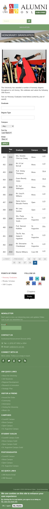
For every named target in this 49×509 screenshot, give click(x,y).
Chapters (31, 291)
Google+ (14, 361)
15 (14, 263)
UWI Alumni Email (8, 475)
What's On (6, 410)
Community (6, 401)
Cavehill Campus (8, 419)
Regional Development (10, 382)
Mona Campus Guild (9, 441)
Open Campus (7, 426)
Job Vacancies (7, 379)
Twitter (9, 361)
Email (4, 325)
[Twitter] (37, 280)
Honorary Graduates (10, 277)
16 (19, 263)
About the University (9, 376)
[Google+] (43, 280)
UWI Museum (7, 478)
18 (30, 263)
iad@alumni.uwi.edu (17, 347)
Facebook (3, 361)
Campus (4, 122)
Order (3, 137)
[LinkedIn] (34, 285)
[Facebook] (31, 280)
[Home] (25, 9)
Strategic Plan (7, 389)
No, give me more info (9, 502)
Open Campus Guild (9, 444)
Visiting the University (10, 407)
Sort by (4, 130)
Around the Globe (8, 397)
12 (34, 259)
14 (45, 259)
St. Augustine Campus (10, 429)
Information (6, 404)
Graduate (4, 103)
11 (29, 259)
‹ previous (18, 259)
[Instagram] (28, 285)
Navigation (25, 27)
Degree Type (6, 113)
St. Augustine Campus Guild (12, 447)
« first (6, 259)
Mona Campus (7, 422)
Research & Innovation (10, 385)
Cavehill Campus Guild (10, 438)
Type (44, 150)
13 (39, 259)
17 (25, 263)
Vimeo (19, 361)
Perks (29, 296)
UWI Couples (7, 284)
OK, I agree (6, 506)
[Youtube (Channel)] (40, 285)
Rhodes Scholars (9, 281)
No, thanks (17, 506)
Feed (25, 361)
